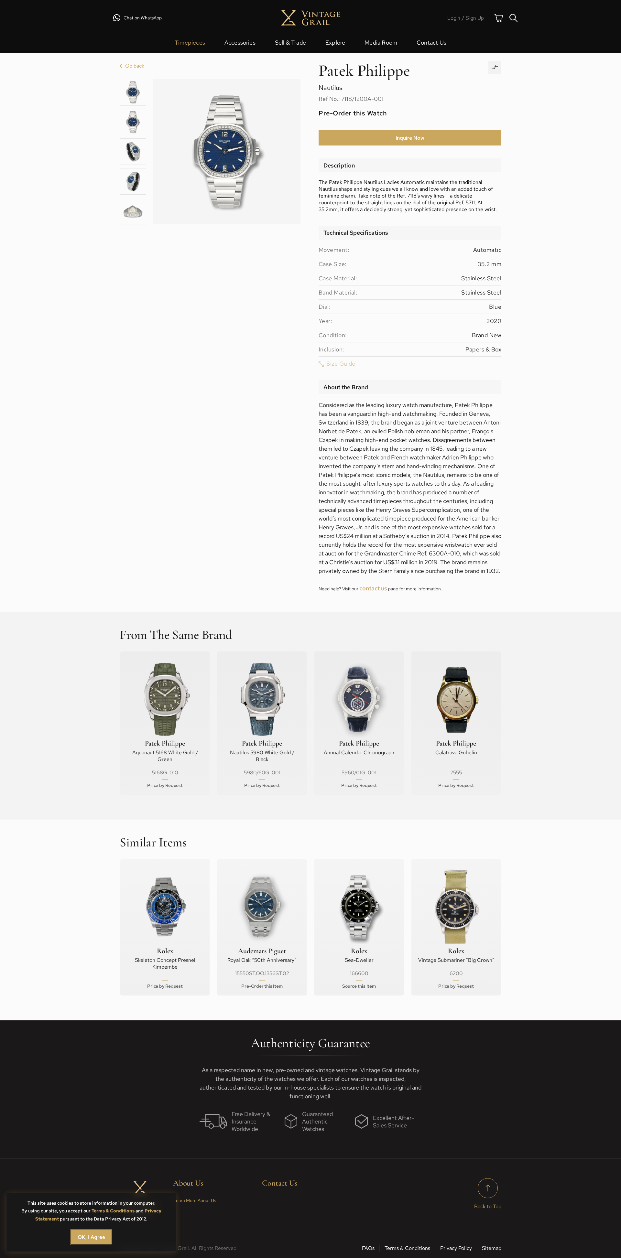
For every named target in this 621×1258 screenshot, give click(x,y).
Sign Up (475, 18)
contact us (373, 588)
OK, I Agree (91, 1237)
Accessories (240, 42)
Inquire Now (410, 137)
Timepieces (190, 42)
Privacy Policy (456, 1248)
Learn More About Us (194, 1200)
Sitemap (491, 1248)
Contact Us (431, 42)
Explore (335, 42)
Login (454, 18)
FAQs (368, 1248)
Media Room (381, 42)
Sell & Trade (290, 42)
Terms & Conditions (114, 1211)
